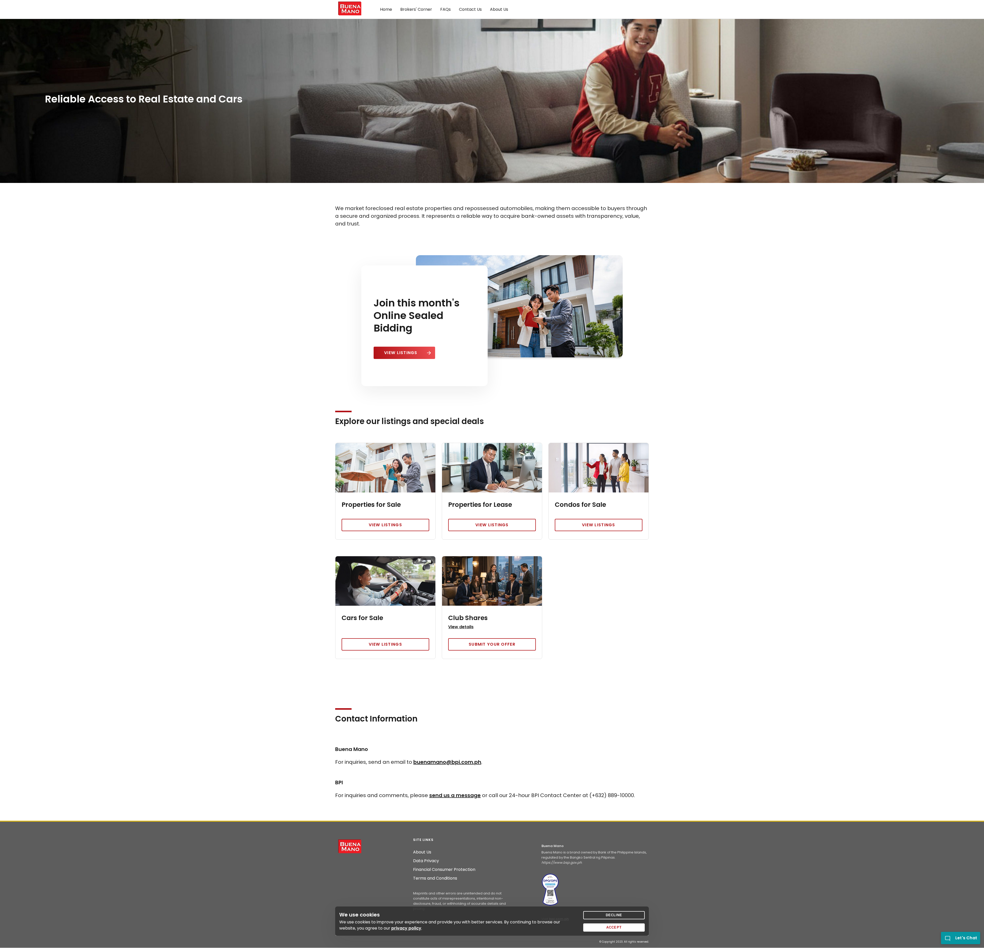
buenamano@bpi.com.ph (447, 762)
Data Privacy (426, 861)
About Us (422, 852)
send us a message (455, 795)
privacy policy (406, 928)
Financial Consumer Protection (444, 869)
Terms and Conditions (435, 878)
